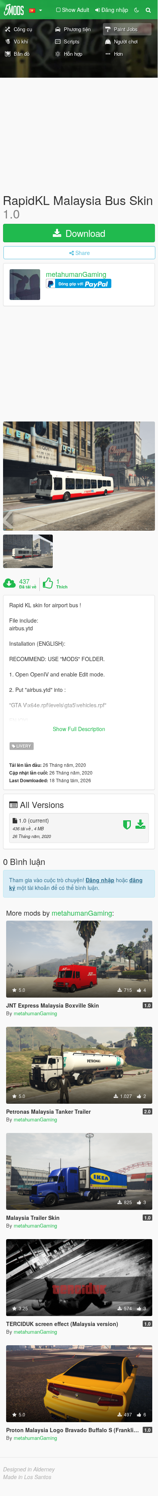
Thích (62, 587)
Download (84, 233)
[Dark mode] (136, 9)
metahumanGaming (76, 274)
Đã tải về (27, 587)
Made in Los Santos (27, 1477)
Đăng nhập (100, 880)
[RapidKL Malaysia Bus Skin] (79, 476)
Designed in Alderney (29, 1469)
